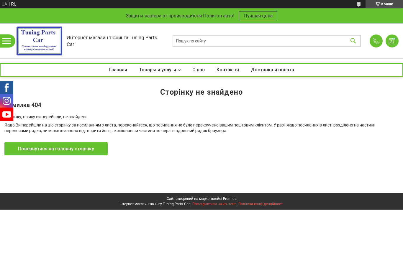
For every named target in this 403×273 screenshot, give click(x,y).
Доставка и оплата (272, 70)
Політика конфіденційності (261, 204)
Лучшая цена (258, 16)
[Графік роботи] (392, 40)
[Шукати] (353, 40)
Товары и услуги (157, 70)
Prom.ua (230, 199)
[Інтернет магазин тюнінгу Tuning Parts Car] (39, 40)
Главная (118, 70)
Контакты (228, 70)
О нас (198, 70)
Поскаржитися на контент (214, 204)
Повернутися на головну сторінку (56, 149)
